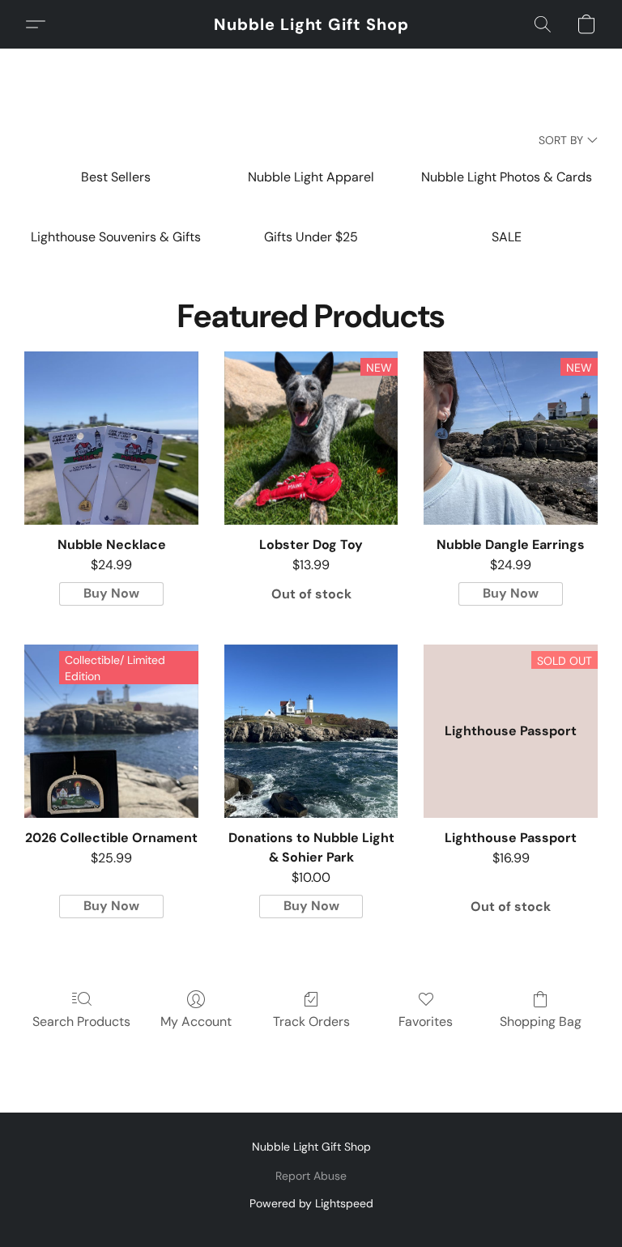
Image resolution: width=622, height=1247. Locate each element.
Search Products (81, 1021)
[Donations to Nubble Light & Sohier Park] (311, 732)
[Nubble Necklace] (111, 438)
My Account (196, 1021)
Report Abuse (311, 1175)
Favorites (425, 1021)
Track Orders (311, 1021)
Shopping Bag (541, 1021)
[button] (311, 24)
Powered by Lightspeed (311, 1203)
